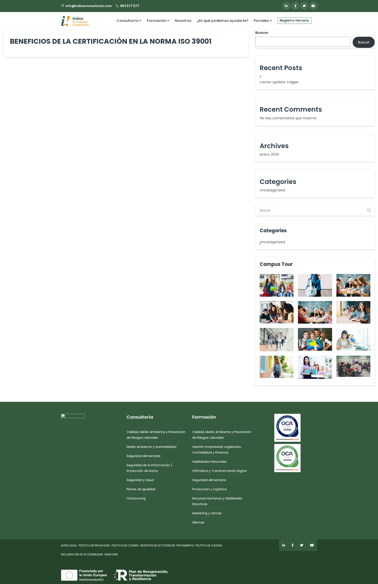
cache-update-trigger (279, 82)
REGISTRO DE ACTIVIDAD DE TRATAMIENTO (167, 545)
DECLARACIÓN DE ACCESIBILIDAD (82, 554)
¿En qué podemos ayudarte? (222, 20)
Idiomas (198, 522)
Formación (157, 20)
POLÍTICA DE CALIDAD (208, 545)
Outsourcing (136, 498)
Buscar (261, 32)
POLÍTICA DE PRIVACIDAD (94, 545)
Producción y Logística (209, 489)
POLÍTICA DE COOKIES (125, 545)
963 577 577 (129, 6)
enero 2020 (269, 154)
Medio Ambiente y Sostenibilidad (151, 447)
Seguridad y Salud (140, 480)
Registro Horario (294, 20)
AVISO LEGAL (69, 545)
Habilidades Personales (209, 461)
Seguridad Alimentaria (143, 456)
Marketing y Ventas (207, 513)
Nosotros (183, 20)
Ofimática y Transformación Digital (219, 471)
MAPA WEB (111, 554)
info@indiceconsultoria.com (88, 6)
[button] (314, 19)
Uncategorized (272, 190)
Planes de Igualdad (141, 489)
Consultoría (128, 20)
